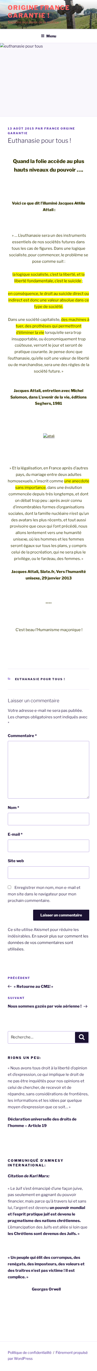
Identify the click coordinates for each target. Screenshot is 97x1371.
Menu (51, 36)
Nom (13, 807)
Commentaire (22, 735)
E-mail (15, 834)
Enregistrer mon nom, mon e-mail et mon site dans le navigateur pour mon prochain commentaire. (44, 894)
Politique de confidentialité (29, 1352)
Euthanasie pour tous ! (40, 679)
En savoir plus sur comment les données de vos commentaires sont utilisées (48, 942)
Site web (16, 861)
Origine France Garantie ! (39, 11)
